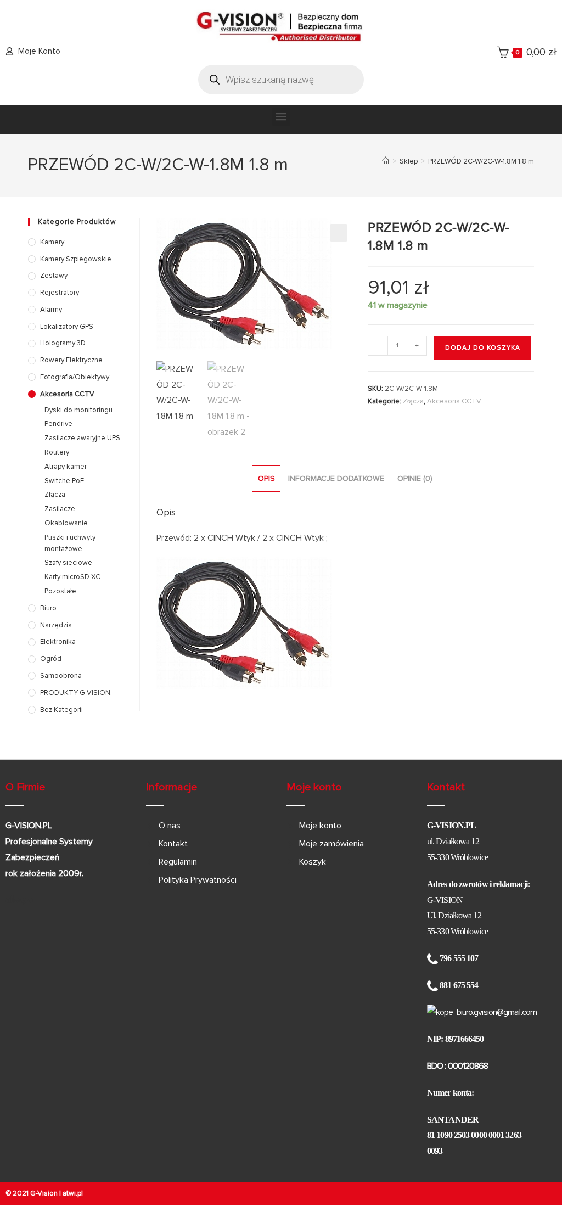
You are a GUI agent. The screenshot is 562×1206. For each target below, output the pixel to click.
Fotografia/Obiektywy (74, 377)
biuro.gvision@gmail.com (497, 1012)
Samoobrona (61, 675)
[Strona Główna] (385, 161)
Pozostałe (60, 591)
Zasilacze (59, 508)
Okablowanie (66, 523)
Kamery (52, 242)
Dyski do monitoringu (78, 410)
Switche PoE (64, 480)
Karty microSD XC (72, 577)
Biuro (48, 608)
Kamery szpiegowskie (75, 259)
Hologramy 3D (63, 343)
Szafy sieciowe (68, 562)
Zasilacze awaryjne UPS (82, 438)
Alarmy (51, 309)
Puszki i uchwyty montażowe (69, 543)
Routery (56, 452)
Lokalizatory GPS (66, 326)
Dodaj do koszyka (482, 348)
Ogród (50, 658)
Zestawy (54, 275)
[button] (281, 117)
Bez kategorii (61, 709)
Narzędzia (56, 625)
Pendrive (58, 423)
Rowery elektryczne (71, 360)
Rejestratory (59, 292)
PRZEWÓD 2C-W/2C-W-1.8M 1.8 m (481, 161)
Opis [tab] (266, 478)
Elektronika (58, 641)
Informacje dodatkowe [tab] (336, 478)
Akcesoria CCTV (454, 401)
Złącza (413, 401)
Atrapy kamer (65, 466)
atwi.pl (73, 1193)
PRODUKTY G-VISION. (76, 692)
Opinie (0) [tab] (414, 478)
